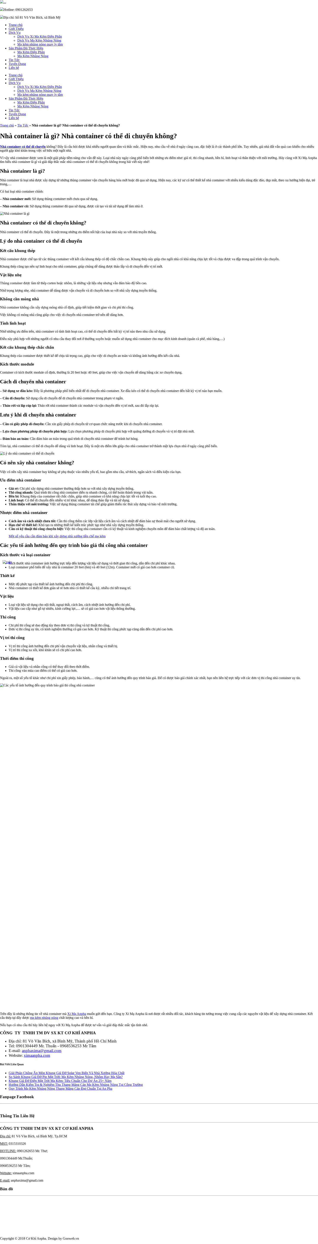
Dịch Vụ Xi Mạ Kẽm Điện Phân (39, 36)
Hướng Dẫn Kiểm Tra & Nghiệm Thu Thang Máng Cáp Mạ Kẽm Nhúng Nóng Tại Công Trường (76, 1084)
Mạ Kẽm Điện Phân (31, 52)
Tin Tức (14, 60)
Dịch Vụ (15, 32)
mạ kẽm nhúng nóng (44, 1018)
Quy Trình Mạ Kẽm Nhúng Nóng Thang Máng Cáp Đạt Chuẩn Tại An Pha (60, 1088)
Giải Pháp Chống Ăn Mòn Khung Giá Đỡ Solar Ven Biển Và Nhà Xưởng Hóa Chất (66, 1073)
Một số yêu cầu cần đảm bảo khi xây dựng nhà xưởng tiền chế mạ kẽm (57, 536)
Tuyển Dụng (17, 64)
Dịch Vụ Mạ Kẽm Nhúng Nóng (39, 40)
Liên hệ (14, 68)
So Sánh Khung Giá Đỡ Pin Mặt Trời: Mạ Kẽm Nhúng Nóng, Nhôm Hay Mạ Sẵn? (66, 1077)
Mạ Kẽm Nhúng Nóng (32, 56)
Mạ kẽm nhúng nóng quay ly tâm (40, 44)
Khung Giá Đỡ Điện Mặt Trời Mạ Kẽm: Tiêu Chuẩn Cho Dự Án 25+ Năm (60, 1081)
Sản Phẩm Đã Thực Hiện (26, 48)
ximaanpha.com (37, 1055)
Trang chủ (15, 25)
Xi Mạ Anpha (76, 1014)
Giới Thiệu (16, 29)
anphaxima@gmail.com (41, 1050)
